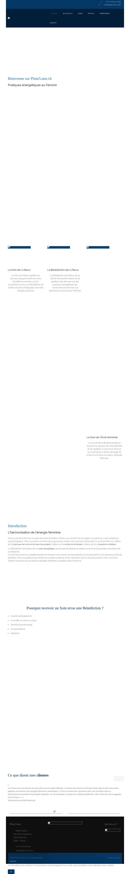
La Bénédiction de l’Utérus (63, 269)
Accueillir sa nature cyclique (24, 620)
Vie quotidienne (18, 629)
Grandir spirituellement (21, 616)
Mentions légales (114, 858)
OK (11, 872)
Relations (15, 633)
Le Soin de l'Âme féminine (102, 437)
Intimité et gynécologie (21, 625)
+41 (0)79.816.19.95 (23, 846)
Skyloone (13, 861)
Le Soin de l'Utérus (19, 269)
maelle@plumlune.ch (24, 851)
